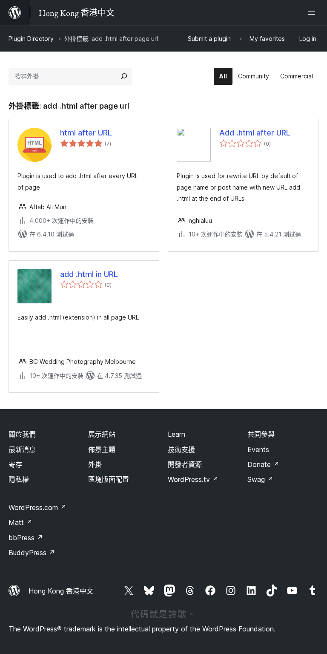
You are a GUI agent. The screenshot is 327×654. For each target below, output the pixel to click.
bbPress (26, 537)
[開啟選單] (313, 13)
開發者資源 (185, 464)
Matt (20, 522)
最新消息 (22, 449)
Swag (260, 479)
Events (258, 449)
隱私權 (19, 479)
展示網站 (101, 434)
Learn (176, 434)
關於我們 (22, 434)
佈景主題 (101, 449)
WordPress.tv (193, 479)
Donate (263, 464)
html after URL (86, 132)
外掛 (95, 464)
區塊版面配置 (108, 479)
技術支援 (181, 449)
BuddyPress (32, 552)
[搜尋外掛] (123, 76)
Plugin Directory (31, 38)
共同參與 (261, 434)
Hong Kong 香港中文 (61, 591)
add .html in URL (89, 274)
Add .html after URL (254, 132)
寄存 (15, 464)
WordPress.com (37, 507)
